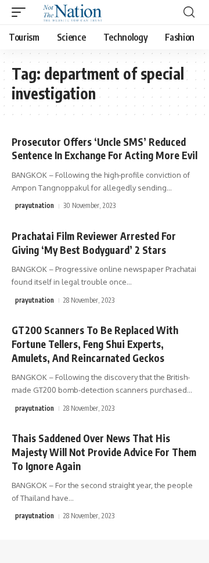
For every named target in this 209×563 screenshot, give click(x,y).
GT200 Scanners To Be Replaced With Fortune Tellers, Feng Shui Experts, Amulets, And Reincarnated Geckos (95, 344)
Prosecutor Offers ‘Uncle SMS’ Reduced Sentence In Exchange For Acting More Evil (104, 148)
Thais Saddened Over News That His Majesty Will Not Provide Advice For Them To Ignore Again (104, 452)
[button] (21, 12)
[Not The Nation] (70, 12)
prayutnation (34, 205)
